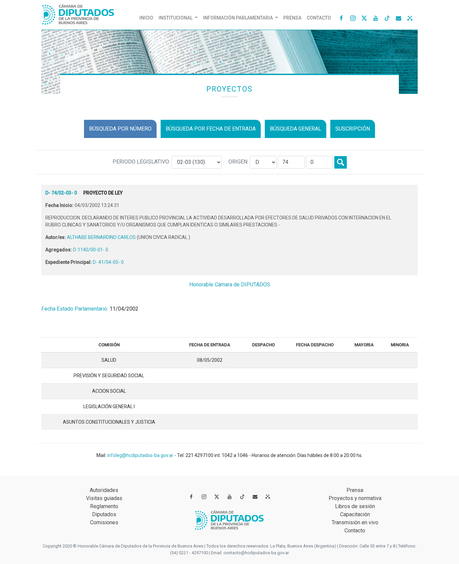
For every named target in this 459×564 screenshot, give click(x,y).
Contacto (319, 18)
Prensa (292, 18)
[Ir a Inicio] (78, 13)
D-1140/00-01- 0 (90, 249)
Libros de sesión (355, 506)
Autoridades (104, 490)
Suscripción (352, 129)
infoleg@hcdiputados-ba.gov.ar (140, 455)
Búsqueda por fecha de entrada (211, 129)
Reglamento (104, 506)
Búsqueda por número (120, 129)
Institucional (176, 18)
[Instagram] (352, 17)
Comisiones (104, 522)
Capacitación (355, 514)
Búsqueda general (295, 129)
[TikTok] (387, 17)
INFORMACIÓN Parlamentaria (238, 18)
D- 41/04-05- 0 (108, 262)
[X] (364, 17)
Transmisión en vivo (355, 522)
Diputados (104, 514)
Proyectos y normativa (355, 498)
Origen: (239, 161)
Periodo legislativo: (142, 161)
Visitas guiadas (104, 498)
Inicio (147, 18)
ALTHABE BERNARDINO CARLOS (102, 237)
